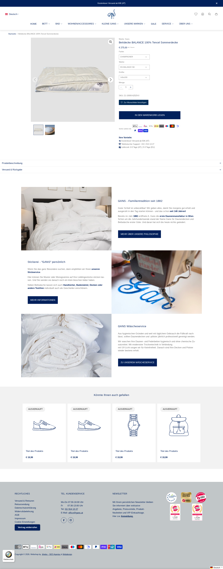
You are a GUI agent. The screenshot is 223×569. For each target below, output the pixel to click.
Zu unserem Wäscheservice (137, 362)
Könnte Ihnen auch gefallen (111, 394)
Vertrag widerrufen (27, 527)
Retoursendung (22, 504)
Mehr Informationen (42, 300)
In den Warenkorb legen (150, 115)
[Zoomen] (110, 42)
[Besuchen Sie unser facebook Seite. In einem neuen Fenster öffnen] (64, 520)
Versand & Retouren (24, 501)
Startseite (12, 34)
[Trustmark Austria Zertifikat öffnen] (186, 502)
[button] (216, 567)
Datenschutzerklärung (25, 508)
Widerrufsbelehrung (24, 511)
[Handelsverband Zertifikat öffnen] (201, 502)
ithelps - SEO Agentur (51, 554)
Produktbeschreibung (12, 163)
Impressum (20, 518)
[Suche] (209, 14)
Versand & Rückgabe (12, 169)
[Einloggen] (202, 14)
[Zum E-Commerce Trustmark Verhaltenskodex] (171, 502)
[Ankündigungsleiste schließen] (216, 3)
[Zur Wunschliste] (196, 14)
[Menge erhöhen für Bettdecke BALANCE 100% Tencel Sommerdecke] (130, 87)
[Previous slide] (35, 80)
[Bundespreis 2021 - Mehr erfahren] (197, 520)
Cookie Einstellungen (25, 522)
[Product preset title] (44, 425)
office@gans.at (75, 513)
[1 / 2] (38, 130)
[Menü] (13, 551)
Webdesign (67, 554)
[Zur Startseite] (111, 14)
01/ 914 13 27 (71, 509)
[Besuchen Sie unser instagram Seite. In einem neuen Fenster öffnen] (71, 520)
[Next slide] (110, 80)
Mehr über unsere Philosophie (139, 234)
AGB (17, 515)
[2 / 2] (50, 130)
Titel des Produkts (34, 451)
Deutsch (13, 14)
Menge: (122, 83)
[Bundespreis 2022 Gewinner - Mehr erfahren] (175, 520)
